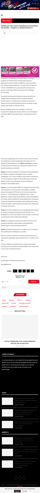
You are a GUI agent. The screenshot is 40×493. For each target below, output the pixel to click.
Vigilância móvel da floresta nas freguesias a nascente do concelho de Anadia (25, 463)
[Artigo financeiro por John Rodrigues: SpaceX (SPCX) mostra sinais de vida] (20, 327)
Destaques (13, 306)
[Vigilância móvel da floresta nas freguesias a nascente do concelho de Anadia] (7, 464)
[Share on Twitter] (24, 271)
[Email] (5, 11)
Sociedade (28, 300)
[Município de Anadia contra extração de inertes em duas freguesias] (7, 440)
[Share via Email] (32, 271)
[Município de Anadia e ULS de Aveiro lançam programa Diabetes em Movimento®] (7, 401)
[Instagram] (3, 11)
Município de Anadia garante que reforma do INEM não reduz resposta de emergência (26, 412)
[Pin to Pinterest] (28, 271)
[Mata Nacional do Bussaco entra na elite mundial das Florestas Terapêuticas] (7, 424)
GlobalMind (20, 486)
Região (4, 300)
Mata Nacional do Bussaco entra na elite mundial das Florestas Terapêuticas (26, 423)
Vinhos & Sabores (24, 306)
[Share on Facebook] (20, 271)
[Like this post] (15, 271)
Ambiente (4, 306)
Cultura (14, 303)
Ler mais (24, 491)
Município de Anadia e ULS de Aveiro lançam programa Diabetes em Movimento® (26, 400)
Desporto (11, 300)
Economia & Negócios (25, 303)
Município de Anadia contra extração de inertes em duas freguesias (24, 440)
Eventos (19, 300)
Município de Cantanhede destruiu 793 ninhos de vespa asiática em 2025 (26, 451)
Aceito (17, 491)
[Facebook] (1, 11)
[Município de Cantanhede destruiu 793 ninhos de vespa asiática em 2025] (7, 452)
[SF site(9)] (20, 67)
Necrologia (5, 303)
